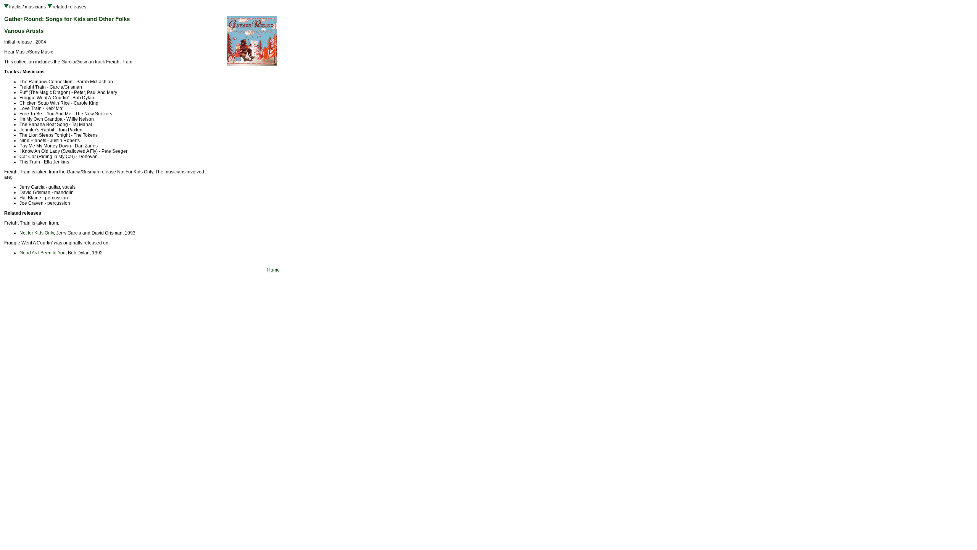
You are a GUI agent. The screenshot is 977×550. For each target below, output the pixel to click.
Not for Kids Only (36, 233)
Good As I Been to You (42, 253)
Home (273, 270)
